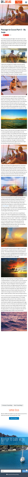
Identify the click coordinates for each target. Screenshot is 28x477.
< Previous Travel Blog (7, 405)
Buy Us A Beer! (14, 418)
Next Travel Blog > (18, 405)
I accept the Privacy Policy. (13, 474)
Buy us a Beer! (18, 2)
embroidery (5, 205)
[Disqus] (14, 351)
